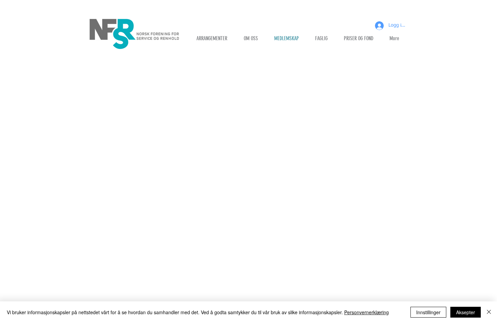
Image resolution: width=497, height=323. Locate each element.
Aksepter (465, 312)
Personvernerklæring (366, 312)
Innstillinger (428, 312)
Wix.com (213, 254)
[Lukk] (489, 312)
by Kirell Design (175, 254)
